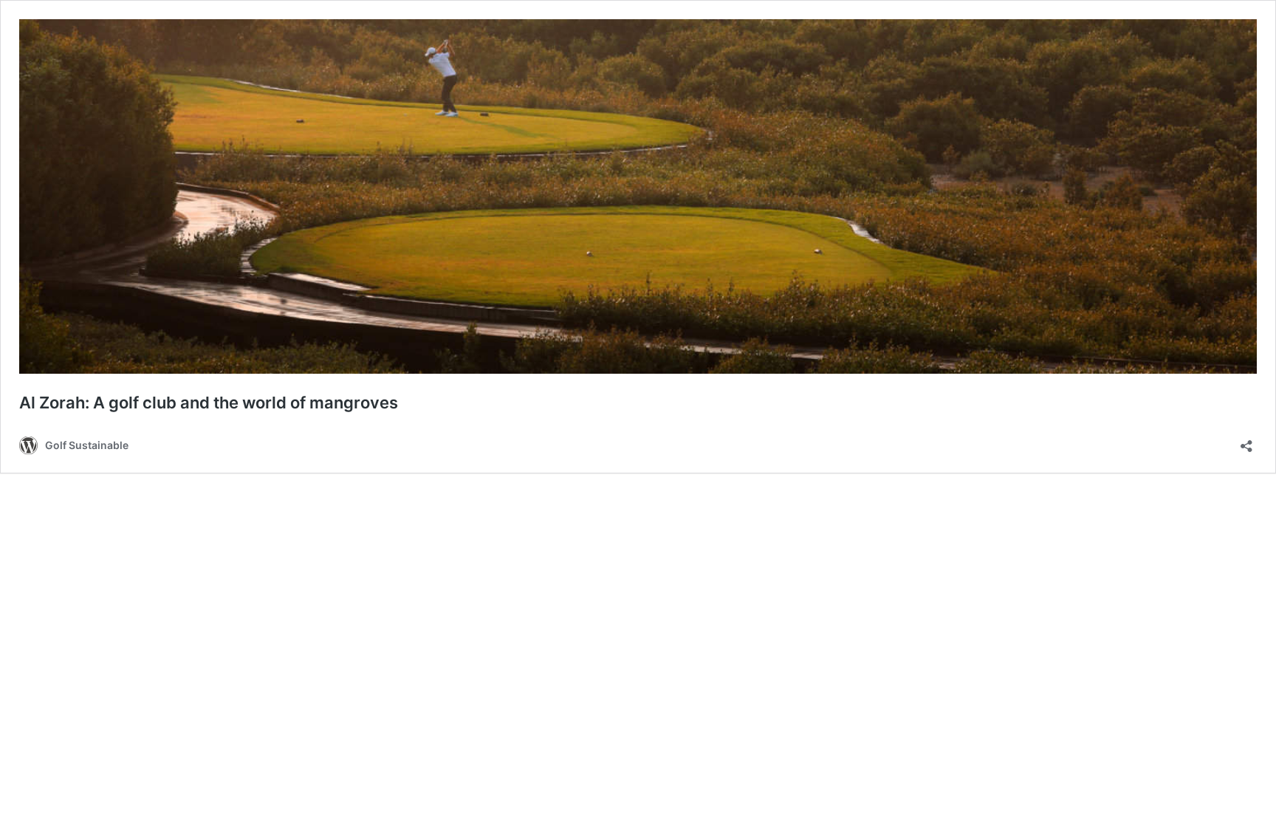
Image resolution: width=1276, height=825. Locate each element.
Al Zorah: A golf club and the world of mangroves (208, 402)
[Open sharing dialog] (1246, 441)
